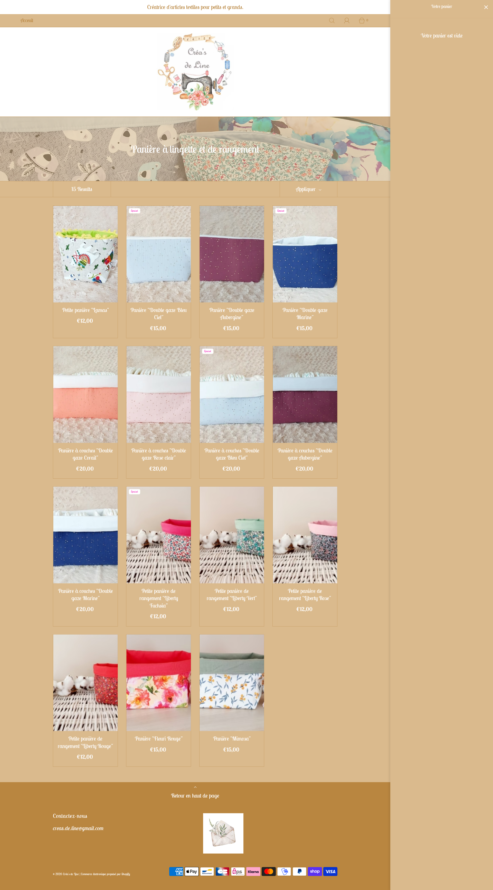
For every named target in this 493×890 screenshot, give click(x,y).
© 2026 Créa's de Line (66, 874)
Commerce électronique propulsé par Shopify (105, 874)
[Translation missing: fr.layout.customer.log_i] (347, 20)
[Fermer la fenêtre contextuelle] (479, 811)
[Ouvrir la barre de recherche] (332, 20)
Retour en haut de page (195, 795)
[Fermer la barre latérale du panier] (486, 7)
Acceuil (27, 20)
